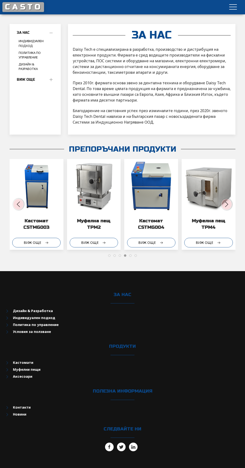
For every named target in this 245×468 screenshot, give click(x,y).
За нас (23, 33)
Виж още (26, 80)
